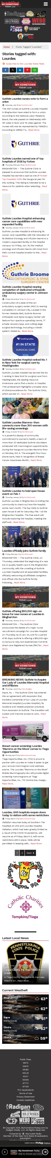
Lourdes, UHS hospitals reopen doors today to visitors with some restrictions (25, 814)
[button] (45, 4)
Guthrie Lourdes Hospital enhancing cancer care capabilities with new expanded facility (23, 221)
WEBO (26, 1069)
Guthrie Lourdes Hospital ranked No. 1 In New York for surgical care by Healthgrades (24, 362)
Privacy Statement (26, 1096)
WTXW (25, 1086)
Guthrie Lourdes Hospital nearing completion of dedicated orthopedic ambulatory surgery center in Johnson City (25, 291)
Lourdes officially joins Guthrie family (24, 550)
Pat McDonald (26, 105)
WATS (25, 1063)
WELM (25, 1073)
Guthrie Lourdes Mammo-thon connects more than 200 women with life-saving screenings (25, 425)
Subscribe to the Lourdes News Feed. (25, 63)
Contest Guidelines (26, 1100)
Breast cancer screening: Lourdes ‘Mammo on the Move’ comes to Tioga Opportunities (25, 749)
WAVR (25, 1066)
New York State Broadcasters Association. (33, 1137)
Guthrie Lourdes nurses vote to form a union (25, 100)
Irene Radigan (26, 689)
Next (29, 853)
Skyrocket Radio (33, 1133)
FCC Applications (25, 1090)
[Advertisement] (25, 863)
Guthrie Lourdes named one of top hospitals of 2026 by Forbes (22, 160)
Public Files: (25, 1059)
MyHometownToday (28, 755)
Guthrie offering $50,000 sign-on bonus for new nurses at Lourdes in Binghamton (23, 614)
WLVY (25, 1076)
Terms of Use (25, 1093)
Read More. (34, 130)
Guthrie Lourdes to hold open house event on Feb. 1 (23, 492)
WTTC (25, 1083)
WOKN (25, 1080)
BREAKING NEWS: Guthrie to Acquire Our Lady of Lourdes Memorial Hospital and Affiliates (25, 682)
